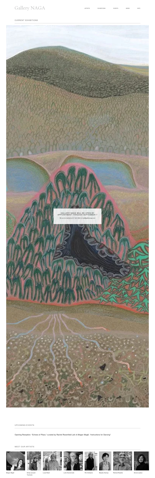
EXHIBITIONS (101, 8)
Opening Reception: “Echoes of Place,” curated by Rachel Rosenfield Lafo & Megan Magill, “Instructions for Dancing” (63, 434)
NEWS (128, 8)
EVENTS (115, 8)
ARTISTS (87, 8)
